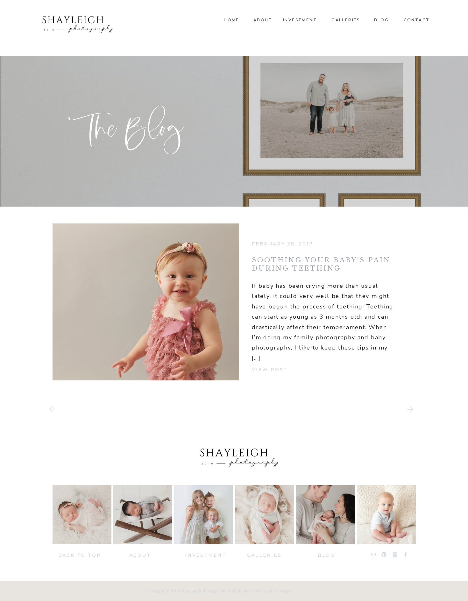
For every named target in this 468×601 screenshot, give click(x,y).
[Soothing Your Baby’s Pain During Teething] (146, 301)
